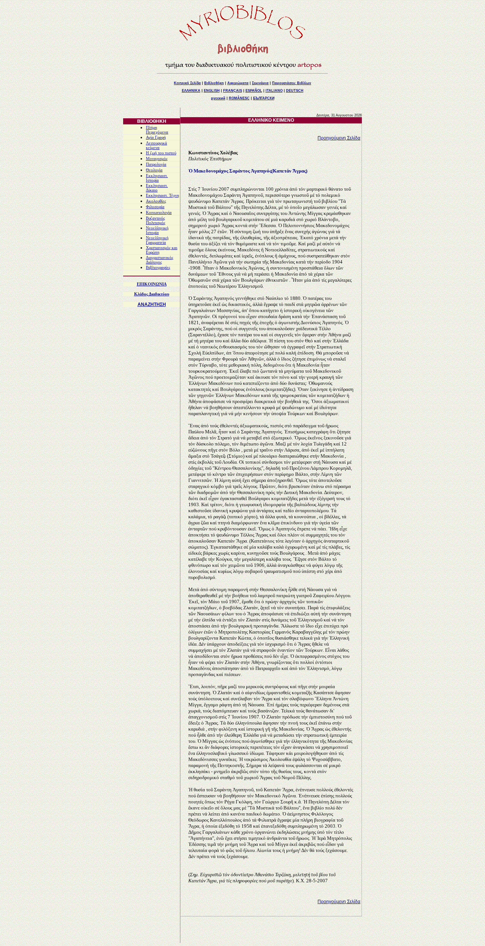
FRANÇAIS (232, 91)
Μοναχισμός (156, 159)
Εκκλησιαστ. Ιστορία (157, 178)
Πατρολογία (156, 164)
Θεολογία (154, 170)
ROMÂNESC (239, 98)
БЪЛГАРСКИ (263, 98)
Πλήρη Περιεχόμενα (157, 130)
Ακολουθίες (156, 201)
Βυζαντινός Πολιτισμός (155, 220)
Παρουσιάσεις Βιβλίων (291, 83)
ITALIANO (274, 91)
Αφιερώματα (238, 83)
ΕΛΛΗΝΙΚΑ (191, 91)
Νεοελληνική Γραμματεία (157, 240)
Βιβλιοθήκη (214, 83)
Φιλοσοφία (155, 207)
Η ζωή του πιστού (161, 153)
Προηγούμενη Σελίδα (339, 138)
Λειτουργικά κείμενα (156, 145)
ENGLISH (212, 91)
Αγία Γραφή (156, 137)
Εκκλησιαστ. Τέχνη (162, 195)
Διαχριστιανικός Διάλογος (159, 260)
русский (218, 98)
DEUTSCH (295, 91)
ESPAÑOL (254, 91)
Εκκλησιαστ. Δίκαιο (157, 188)
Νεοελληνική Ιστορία (157, 230)
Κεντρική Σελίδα (187, 83)
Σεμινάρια (260, 83)
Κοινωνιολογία (159, 212)
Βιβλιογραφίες (158, 267)
